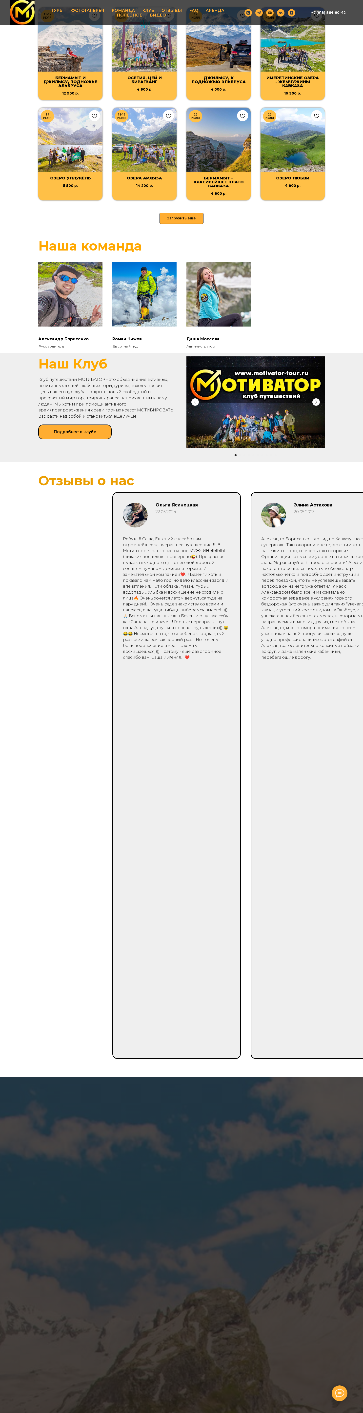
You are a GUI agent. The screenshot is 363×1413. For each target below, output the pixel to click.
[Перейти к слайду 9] (271, 455)
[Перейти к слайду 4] (249, 455)
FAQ (193, 10)
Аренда (215, 10)
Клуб (148, 10)
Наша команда (90, 246)
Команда (123, 10)
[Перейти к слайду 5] (253, 455)
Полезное (129, 15)
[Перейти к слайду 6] (258, 455)
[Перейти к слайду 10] (276, 455)
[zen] (291, 13)
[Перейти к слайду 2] (240, 455)
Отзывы (171, 10)
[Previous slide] (195, 402)
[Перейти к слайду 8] (267, 455)
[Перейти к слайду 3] (244, 455)
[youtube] (270, 13)
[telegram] (259, 13)
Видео (158, 15)
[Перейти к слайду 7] (262, 455)
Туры (57, 10)
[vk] (280, 13)
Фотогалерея (87, 10)
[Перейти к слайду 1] (236, 455)
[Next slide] (316, 402)
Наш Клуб (72, 364)
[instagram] (248, 13)
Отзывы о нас (86, 480)
